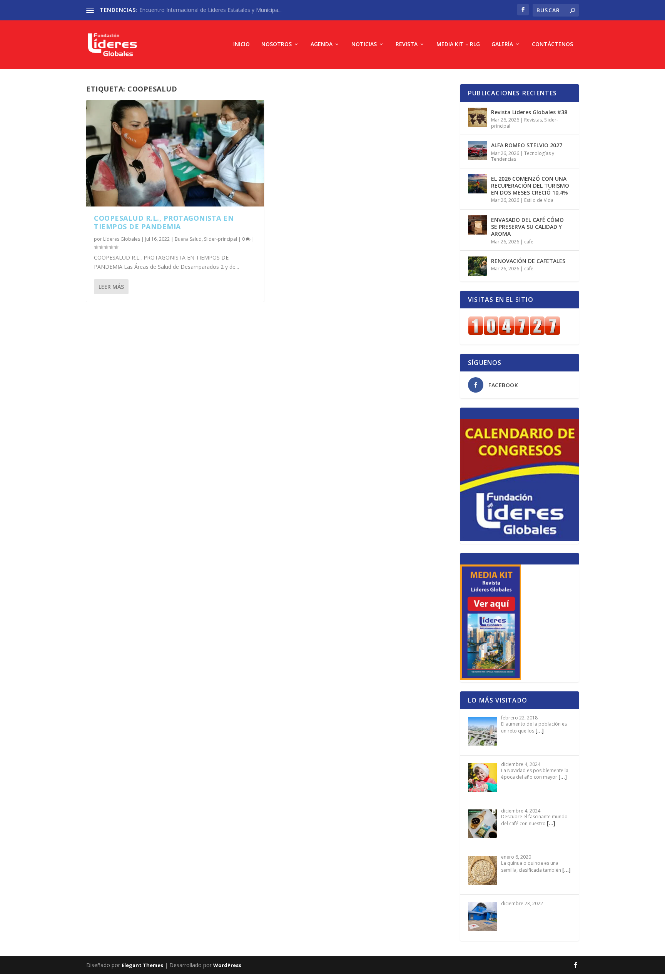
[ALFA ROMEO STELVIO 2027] (477, 150)
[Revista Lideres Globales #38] (477, 117)
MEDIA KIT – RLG (458, 44)
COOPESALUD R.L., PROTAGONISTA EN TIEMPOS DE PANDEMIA (164, 222)
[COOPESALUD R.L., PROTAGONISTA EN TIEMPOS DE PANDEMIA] (175, 153)
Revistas (533, 120)
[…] (539, 730)
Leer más (111, 286)
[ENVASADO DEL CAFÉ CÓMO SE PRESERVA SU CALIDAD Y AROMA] (477, 225)
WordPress (227, 965)
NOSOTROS (276, 44)
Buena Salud (188, 239)
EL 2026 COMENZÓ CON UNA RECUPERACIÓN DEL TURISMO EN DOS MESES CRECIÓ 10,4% (530, 185)
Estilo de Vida (538, 200)
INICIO (241, 44)
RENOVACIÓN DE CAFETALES (528, 261)
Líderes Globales (121, 239)
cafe (528, 241)
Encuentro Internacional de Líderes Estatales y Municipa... (210, 9)
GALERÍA (502, 44)
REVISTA (407, 44)
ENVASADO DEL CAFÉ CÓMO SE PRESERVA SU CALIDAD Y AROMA (527, 226)
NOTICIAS (364, 44)
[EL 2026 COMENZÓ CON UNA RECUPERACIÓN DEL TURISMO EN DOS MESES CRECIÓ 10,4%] (477, 183)
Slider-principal (220, 239)
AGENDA (321, 44)
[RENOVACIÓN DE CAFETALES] (477, 266)
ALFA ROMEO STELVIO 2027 (526, 145)
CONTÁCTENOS (552, 44)
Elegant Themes (142, 965)
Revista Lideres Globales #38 (529, 112)
